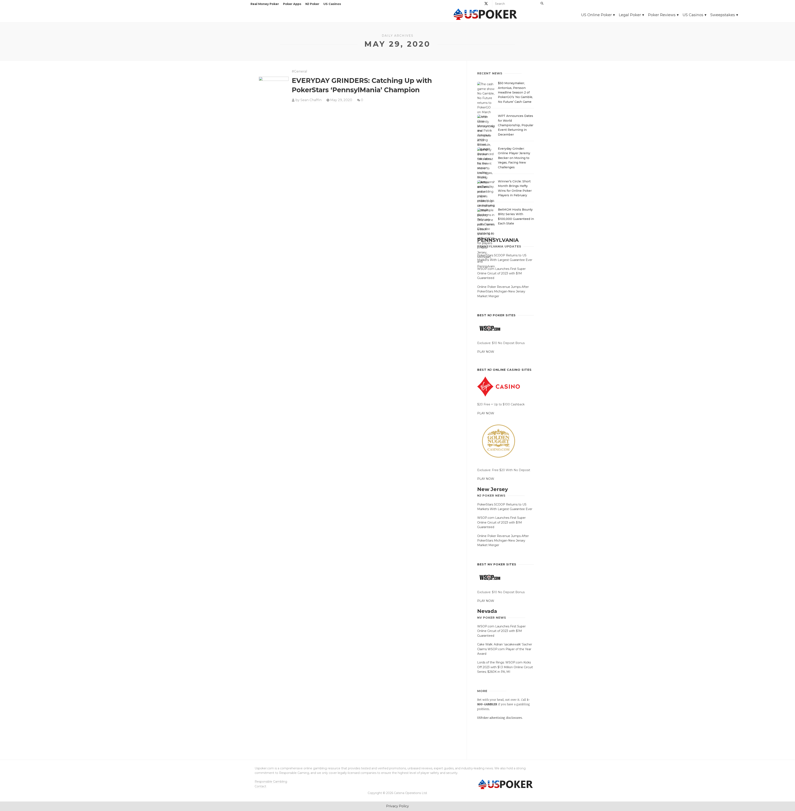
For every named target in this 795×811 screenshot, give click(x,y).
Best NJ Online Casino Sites (504, 370)
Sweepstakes (722, 15)
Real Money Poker (265, 4)
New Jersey (492, 489)
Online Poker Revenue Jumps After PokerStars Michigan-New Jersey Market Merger (503, 291)
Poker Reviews (662, 15)
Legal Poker (630, 15)
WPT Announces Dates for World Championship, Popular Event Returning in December (515, 125)
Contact (260, 786)
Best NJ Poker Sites (496, 315)
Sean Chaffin (311, 100)
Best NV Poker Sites (496, 564)
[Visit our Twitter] (486, 4)
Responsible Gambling (271, 781)
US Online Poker (596, 15)
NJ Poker (312, 4)
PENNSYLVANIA (498, 240)
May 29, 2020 (341, 100)
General (300, 71)
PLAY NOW (485, 352)
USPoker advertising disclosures (499, 718)
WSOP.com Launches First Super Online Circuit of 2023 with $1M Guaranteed (501, 273)
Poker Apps (292, 4)
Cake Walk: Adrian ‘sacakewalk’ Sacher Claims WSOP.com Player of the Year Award (504, 649)
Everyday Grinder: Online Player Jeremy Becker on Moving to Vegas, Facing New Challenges (514, 158)
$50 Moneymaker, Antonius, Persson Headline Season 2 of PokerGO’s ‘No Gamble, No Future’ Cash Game (515, 92)
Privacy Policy (397, 806)
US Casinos (332, 4)
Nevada (487, 611)
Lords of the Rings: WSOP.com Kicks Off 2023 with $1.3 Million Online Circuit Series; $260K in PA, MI (505, 667)
